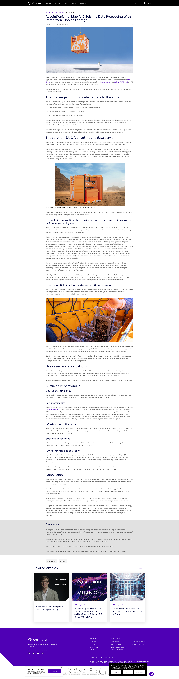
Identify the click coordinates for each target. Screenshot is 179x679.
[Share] (132, 24)
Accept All (116, 672)
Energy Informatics (53, 409)
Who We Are (94, 647)
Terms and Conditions (106, 657)
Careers (92, 650)
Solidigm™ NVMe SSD (121, 82)
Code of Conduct (137, 644)
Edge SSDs (63, 561)
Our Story (93, 642)
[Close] (61, 667)
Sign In (149, 3)
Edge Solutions (51, 561)
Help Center (115, 642)
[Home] (34, 3)
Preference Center (117, 650)
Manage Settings (139, 672)
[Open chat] (151, 674)
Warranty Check (116, 644)
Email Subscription (138, 642)
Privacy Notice (94, 657)
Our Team (93, 644)
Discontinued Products (118, 647)
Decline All (128, 672)
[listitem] (29, 653)
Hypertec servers (105, 82)
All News (139, 568)
